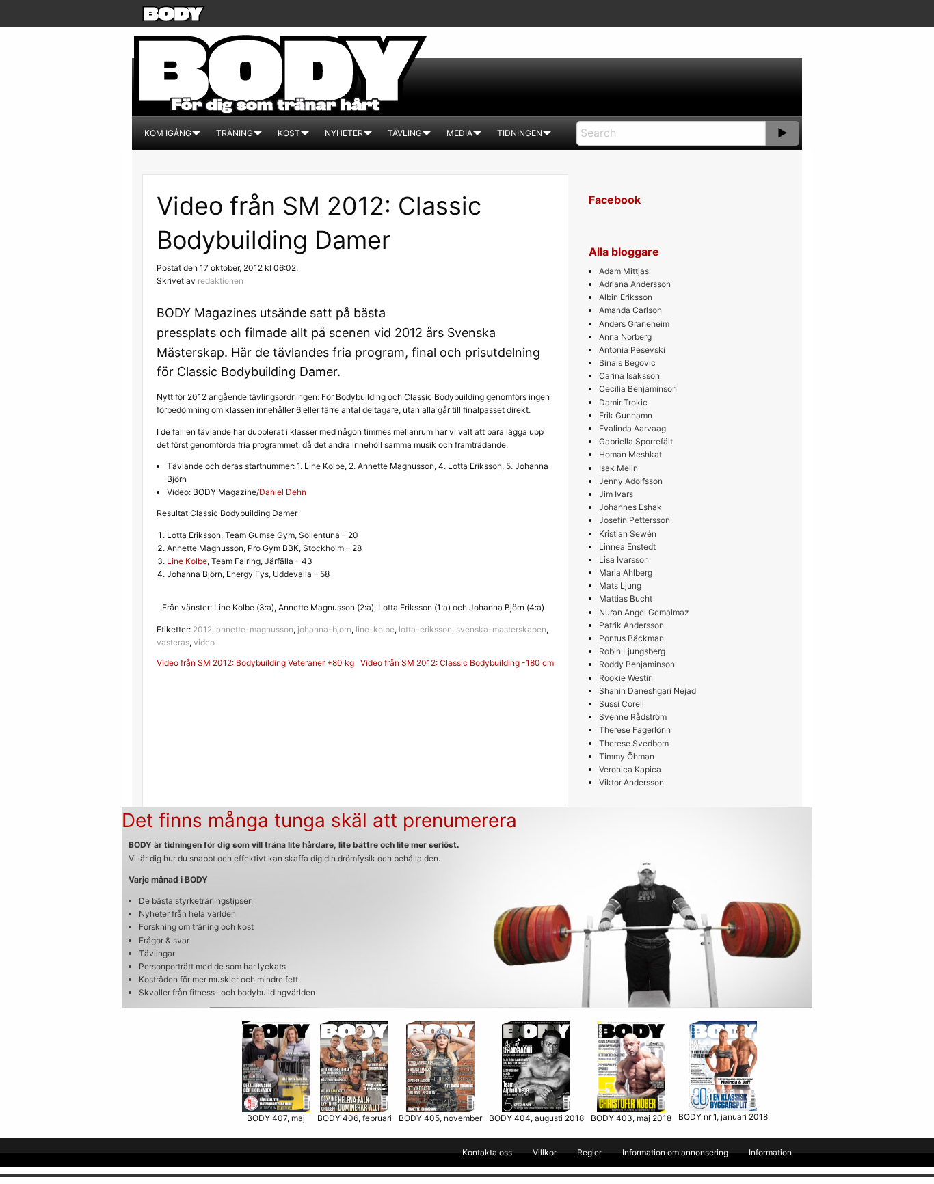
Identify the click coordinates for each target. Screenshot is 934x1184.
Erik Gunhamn (625, 415)
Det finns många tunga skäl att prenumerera (319, 820)
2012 (202, 629)
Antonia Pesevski (632, 350)
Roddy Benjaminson (637, 664)
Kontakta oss (487, 1152)
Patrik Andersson (631, 625)
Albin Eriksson (625, 297)
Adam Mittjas (624, 271)
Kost (289, 133)
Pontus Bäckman (631, 638)
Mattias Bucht (625, 598)
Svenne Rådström (633, 717)
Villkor (545, 1152)
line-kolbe (375, 629)
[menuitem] (168, 133)
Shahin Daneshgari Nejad (647, 691)
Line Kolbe (187, 561)
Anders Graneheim (634, 324)
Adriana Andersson (635, 284)
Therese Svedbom (634, 743)
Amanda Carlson (630, 310)
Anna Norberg (625, 337)
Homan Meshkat (630, 454)
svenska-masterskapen (501, 629)
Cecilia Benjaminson (638, 389)
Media (459, 133)
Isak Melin (618, 468)
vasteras (173, 642)
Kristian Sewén (627, 533)
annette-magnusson (254, 629)
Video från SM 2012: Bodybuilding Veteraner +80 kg (255, 663)
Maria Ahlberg (625, 572)
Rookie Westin (626, 678)
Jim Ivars (616, 494)
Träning (234, 133)
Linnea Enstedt (627, 546)
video (204, 642)
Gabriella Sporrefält (636, 441)
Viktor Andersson (631, 782)
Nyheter (344, 133)
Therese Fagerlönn (635, 730)
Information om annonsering (675, 1152)
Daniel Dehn (282, 492)
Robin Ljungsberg (632, 651)
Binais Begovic (627, 363)
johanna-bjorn (324, 629)
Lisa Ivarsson (624, 559)
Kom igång (167, 133)
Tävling (405, 133)
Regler (589, 1152)
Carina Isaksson (629, 376)
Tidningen (519, 133)
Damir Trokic (623, 402)
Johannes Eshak (630, 507)
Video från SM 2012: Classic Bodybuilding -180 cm (457, 663)
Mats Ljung (620, 585)
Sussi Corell (621, 704)
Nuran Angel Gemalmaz (644, 612)
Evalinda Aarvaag (632, 428)
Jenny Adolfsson (631, 481)
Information (770, 1152)
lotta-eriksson (425, 629)
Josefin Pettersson (634, 520)
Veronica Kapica (630, 769)
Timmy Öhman (626, 756)
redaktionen (220, 280)
